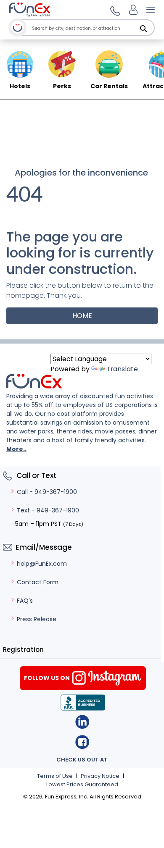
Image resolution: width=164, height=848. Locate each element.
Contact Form (37, 582)
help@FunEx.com (42, 563)
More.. (16, 449)
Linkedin (82, 722)
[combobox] (91, 28)
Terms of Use (55, 776)
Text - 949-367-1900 (48, 510)
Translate (122, 369)
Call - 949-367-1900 (47, 492)
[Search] (143, 28)
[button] (114, 9)
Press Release (36, 619)
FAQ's (25, 600)
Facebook (82, 742)
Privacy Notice (100, 776)
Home (82, 315)
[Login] (133, 9)
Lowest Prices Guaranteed (82, 784)
